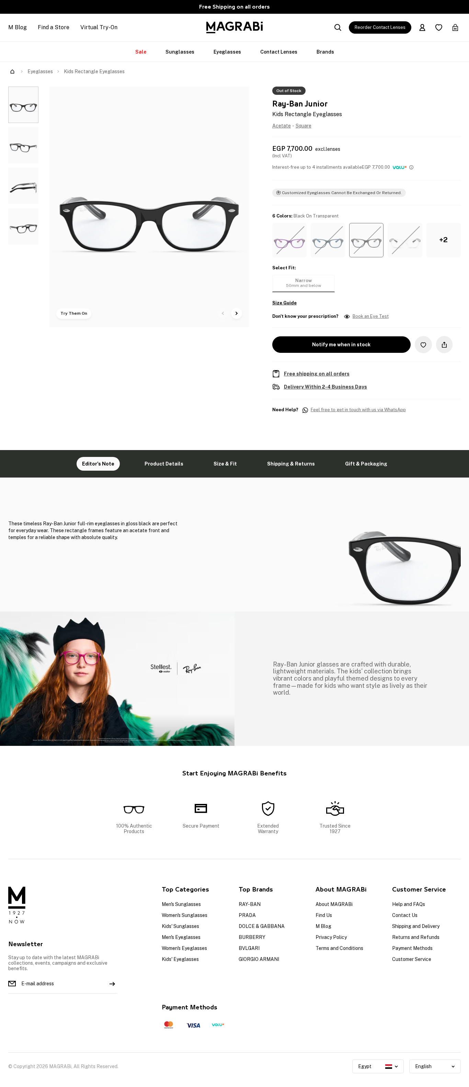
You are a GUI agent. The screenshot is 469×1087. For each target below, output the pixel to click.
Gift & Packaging (366, 464)
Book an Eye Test (371, 316)
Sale (140, 52)
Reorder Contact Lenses (380, 27)
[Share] (444, 344)
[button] (289, 240)
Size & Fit (225, 464)
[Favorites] (438, 27)
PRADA (247, 915)
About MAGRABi (334, 904)
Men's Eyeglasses (181, 937)
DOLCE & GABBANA (262, 926)
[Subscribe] (112, 983)
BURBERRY (252, 937)
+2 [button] (443, 240)
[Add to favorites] (423, 344)
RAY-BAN (250, 904)
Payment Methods (412, 948)
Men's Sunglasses (181, 904)
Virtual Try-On (98, 27)
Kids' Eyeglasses (180, 959)
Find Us (324, 915)
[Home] (12, 71)
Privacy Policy (331, 937)
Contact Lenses (278, 52)
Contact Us (404, 915)
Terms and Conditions (339, 948)
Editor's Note (98, 464)
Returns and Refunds (415, 937)
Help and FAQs (408, 904)
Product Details (164, 464)
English (423, 1066)
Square (303, 125)
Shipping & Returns (291, 464)
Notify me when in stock (341, 344)
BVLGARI (249, 948)
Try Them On (73, 313)
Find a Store (53, 27)
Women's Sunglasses (184, 915)
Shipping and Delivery (415, 926)
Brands (325, 52)
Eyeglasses (227, 52)
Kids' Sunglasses (180, 926)
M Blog (17, 27)
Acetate (281, 125)
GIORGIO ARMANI (259, 959)
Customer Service (411, 959)
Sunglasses (179, 52)
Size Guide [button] (284, 303)
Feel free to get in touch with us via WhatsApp (358, 409)
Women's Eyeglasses (184, 948)
